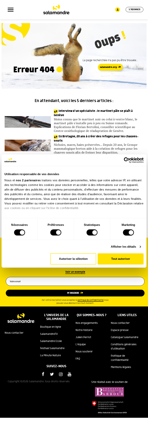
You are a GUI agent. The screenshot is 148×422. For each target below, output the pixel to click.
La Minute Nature (50, 355)
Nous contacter (14, 332)
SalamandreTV (49, 334)
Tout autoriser (120, 259)
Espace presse (120, 330)
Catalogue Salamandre (124, 337)
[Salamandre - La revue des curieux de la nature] (56, 9)
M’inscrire (73, 293)
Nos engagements (87, 323)
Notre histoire (84, 330)
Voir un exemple (75, 271)
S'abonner (134, 9)
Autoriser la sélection (73, 259)
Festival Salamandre (52, 348)
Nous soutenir (84, 351)
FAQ (78, 358)
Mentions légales (121, 367)
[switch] (55, 232)
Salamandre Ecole (51, 341)
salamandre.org (108, 67)
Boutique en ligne (50, 326)
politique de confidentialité (90, 300)
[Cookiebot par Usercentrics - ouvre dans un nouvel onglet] (127, 160)
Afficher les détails (123, 246)
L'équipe (81, 344)
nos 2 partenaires (28, 180)
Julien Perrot (83, 337)
